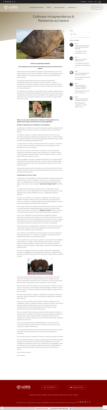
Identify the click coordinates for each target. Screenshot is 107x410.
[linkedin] (8, 1)
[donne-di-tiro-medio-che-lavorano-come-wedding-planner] (71, 71)
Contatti (75, 395)
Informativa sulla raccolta (42, 408)
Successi (69, 395)
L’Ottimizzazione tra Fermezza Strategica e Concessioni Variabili (81, 87)
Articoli (76, 43)
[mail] (12, 1)
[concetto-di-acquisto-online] (71, 57)
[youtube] (5, 1)
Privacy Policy (74, 402)
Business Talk (62, 395)
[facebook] (3, 1)
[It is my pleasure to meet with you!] (71, 83)
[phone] (14, 1)
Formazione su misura (35, 395)
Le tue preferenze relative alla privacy (59, 408)
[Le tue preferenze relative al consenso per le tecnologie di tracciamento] (2, 408)
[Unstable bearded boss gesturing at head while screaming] (71, 96)
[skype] (10, 1)
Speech (45, 395)
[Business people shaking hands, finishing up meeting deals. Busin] (71, 43)
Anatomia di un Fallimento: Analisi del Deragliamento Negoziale (82, 47)
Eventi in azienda (53, 395)
